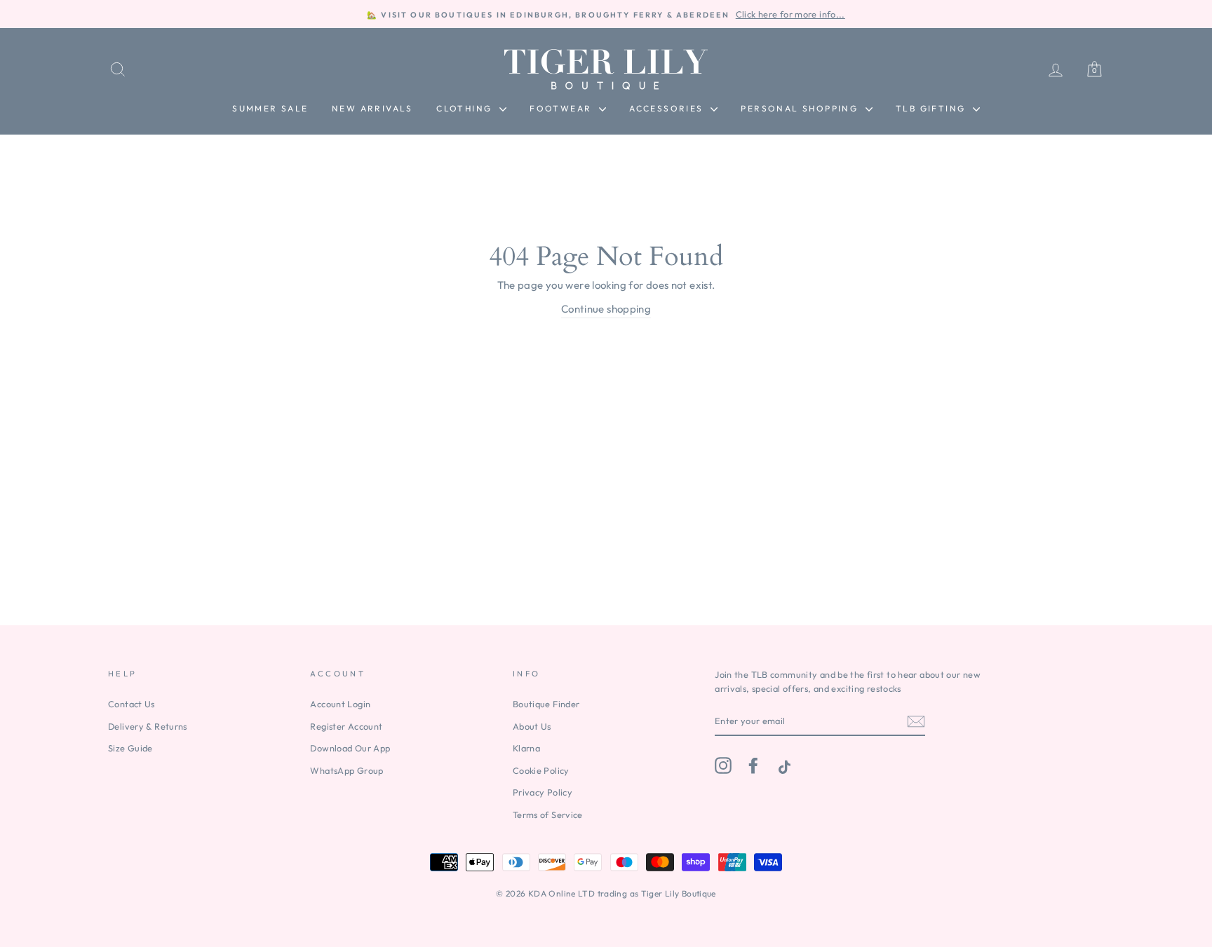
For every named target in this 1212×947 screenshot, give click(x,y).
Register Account (346, 726)
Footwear (562, 108)
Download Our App (350, 748)
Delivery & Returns (147, 726)
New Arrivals (372, 108)
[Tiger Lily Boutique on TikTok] (782, 765)
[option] (606, 14)
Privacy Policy (542, 792)
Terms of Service (548, 814)
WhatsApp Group (346, 770)
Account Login (340, 703)
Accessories (668, 108)
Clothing (466, 108)
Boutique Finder (546, 703)
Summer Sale (270, 108)
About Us (532, 726)
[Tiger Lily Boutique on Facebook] (753, 765)
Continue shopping (606, 308)
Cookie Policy (541, 770)
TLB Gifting (932, 108)
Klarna (526, 748)
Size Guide (130, 748)
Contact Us (131, 703)
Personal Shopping (801, 108)
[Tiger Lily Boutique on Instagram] (723, 765)
